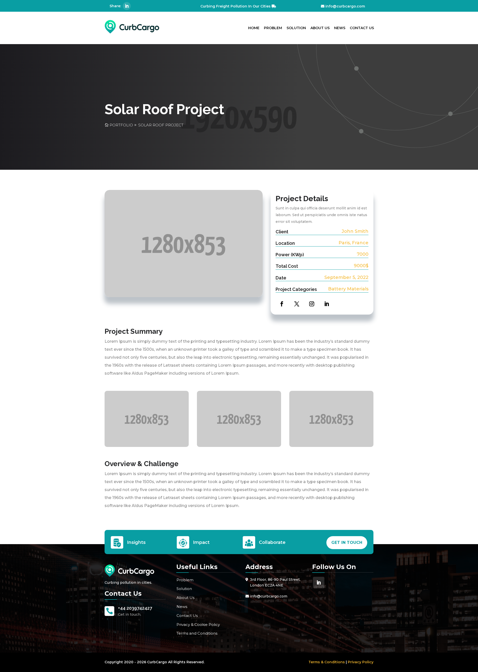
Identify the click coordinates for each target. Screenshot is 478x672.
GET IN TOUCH (346, 542)
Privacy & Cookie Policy (198, 624)
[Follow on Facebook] (281, 303)
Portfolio (121, 125)
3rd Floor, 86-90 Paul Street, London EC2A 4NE (275, 582)
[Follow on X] (295, 303)
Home (253, 28)
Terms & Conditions (326, 662)
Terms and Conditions (197, 633)
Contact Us (362, 28)
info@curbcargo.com (345, 6)
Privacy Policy (360, 662)
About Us (320, 28)
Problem (273, 28)
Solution (296, 28)
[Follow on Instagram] (310, 303)
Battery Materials (348, 289)
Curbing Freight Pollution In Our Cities (235, 6)
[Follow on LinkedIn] (127, 6)
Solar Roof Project (160, 125)
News (339, 28)
